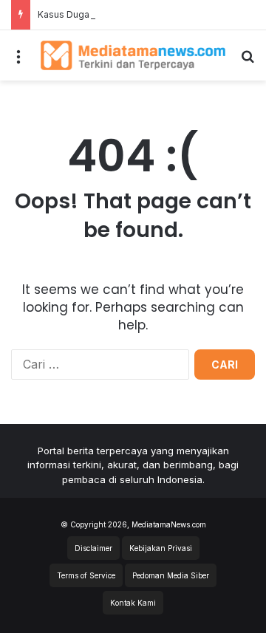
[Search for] (247, 61)
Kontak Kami (133, 602)
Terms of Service (86, 575)
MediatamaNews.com (169, 524)
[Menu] (18, 61)
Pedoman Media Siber (170, 575)
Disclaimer (93, 548)
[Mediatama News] (133, 55)
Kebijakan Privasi (160, 548)
